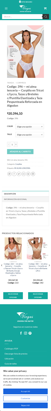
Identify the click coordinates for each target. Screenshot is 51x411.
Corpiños (21, 83)
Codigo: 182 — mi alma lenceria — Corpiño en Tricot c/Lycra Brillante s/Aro (38, 267)
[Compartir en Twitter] (19, 174)
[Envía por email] (23, 174)
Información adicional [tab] (15, 199)
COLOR (10, 126)
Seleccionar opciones (13, 295)
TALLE (9, 134)
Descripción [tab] (10, 194)
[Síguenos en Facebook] (20, 333)
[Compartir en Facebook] (14, 174)
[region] (25, 389)
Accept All (25, 391)
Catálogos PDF (11, 348)
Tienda (10, 83)
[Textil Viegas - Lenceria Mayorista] (25, 8)
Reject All (25, 405)
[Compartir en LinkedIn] (33, 174)
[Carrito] (45, 8)
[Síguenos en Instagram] (25, 333)
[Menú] (6, 8)
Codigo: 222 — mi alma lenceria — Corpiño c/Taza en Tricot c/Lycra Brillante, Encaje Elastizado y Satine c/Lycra (13, 269)
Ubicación (9, 358)
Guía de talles (11, 363)
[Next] (49, 270)
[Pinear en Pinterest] (28, 174)
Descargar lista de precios (16, 353)
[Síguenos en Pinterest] (30, 333)
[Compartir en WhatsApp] (9, 174)
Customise (25, 398)
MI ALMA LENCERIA (22, 168)
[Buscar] (45, 16)
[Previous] (2, 270)
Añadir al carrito (20, 151)
